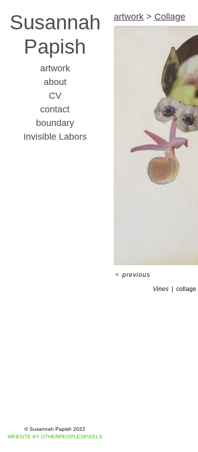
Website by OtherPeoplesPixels (55, 436)
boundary (55, 123)
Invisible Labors (55, 137)
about (55, 82)
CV (55, 96)
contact (55, 109)
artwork (55, 68)
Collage (169, 17)
